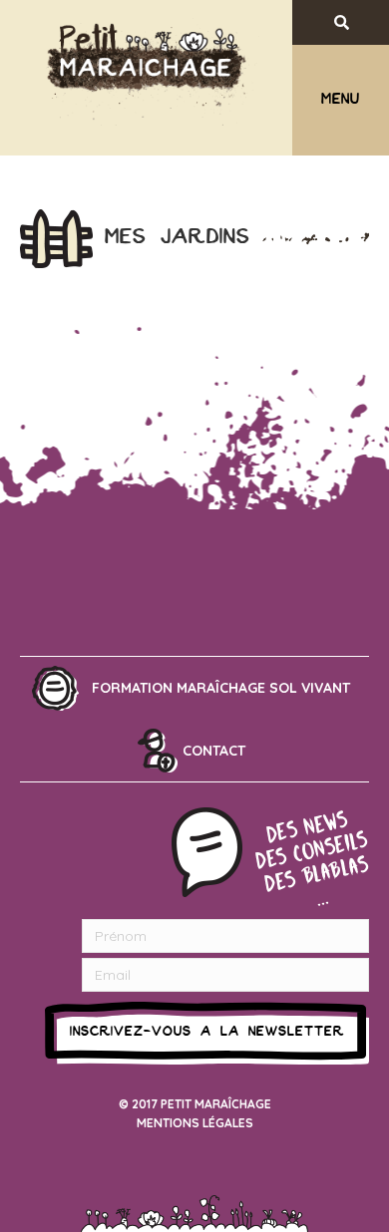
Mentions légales (195, 1122)
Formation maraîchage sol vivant (221, 688)
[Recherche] (357, 22)
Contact (214, 751)
